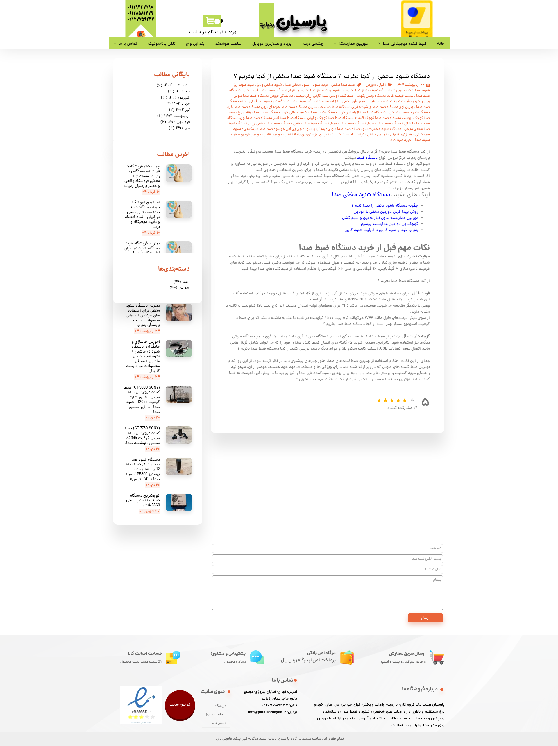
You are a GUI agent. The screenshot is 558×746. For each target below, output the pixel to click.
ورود (232, 32)
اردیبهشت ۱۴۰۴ (173, 86)
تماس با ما (128, 43)
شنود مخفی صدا (297, 85)
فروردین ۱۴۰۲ (175, 122)
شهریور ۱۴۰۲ (175, 98)
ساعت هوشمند (228, 43)
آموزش (371, 85)
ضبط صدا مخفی (343, 85)
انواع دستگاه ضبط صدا (278, 90)
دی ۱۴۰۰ (179, 128)
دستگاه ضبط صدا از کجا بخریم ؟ (366, 90)
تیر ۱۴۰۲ (179, 110)
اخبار (382, 85)
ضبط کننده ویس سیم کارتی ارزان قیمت (325, 96)
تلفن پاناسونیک (162, 43)
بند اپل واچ (195, 43)
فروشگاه (220, 706)
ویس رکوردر (421, 101)
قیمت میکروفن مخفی (358, 101)
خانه (441, 43)
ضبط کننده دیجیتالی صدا (405, 43)
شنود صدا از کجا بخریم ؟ (411, 90)
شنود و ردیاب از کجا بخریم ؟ (319, 90)
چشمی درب (313, 43)
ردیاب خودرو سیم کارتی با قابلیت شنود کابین (381, 230)
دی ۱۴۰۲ (179, 92)
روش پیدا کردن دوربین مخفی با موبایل (385, 212)
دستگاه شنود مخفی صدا (361, 195)
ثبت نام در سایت (206, 32)
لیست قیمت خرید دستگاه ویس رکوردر (385, 96)
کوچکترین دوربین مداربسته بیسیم (389, 224)
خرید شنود (320, 85)
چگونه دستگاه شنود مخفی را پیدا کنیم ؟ (384, 206)
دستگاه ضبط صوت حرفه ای (269, 101)
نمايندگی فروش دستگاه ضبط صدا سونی (263, 96)
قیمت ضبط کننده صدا (394, 101)
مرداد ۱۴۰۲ (178, 104)
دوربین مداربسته (353, 43)
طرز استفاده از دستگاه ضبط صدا (315, 101)
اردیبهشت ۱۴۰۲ (173, 116)
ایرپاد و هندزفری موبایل (272, 43)
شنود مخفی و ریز (269, 85)
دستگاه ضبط (367, 158)
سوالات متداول (215, 715)
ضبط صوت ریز (244, 85)
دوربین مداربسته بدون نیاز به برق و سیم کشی (380, 218)
